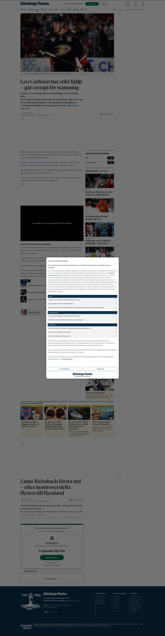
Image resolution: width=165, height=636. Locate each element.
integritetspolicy (67, 359)
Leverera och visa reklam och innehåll (59, 332)
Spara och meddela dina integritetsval (59, 336)
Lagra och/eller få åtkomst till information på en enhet (64, 299)
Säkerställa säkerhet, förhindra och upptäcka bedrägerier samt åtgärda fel (70, 328)
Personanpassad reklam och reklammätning (61, 303)
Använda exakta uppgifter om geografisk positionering (64, 316)
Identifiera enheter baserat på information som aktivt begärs (66, 320)
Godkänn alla (100, 369)
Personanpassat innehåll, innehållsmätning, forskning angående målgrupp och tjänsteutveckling (76, 307)
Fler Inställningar (64, 369)
